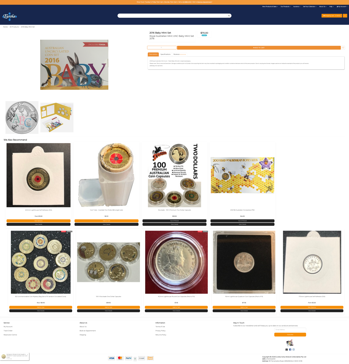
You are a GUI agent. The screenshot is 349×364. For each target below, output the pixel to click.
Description (153, 54)
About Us (322, 6)
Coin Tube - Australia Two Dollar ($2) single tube (106, 210)
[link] (290, 349)
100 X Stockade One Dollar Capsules (108, 296)
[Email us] (286, 349)
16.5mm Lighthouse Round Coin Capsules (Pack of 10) (176, 296)
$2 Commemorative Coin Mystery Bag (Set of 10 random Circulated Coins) (40, 296)
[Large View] (22, 117)
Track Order (8, 331)
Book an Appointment (204, 2)
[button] (343, 48)
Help (331, 6)
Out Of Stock (174, 221)
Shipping (83, 335)
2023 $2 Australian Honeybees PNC (242, 210)
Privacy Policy (161, 331)
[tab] (153, 54)
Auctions (296, 6)
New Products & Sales (269, 6)
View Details (38, 224)
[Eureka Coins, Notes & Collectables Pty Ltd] (9, 15)
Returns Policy (161, 335)
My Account (8, 326)
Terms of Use (160, 326)
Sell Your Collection (309, 6)
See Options (38, 221)
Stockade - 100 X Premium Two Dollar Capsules (174, 210)
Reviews (177, 54)
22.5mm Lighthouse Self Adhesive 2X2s (38, 210)
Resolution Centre (10, 335)
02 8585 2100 (187, 2)
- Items (332, 15)
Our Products (285, 6)
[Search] (229, 16)
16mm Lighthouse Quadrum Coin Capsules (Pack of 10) (244, 296)
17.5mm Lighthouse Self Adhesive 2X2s (312, 296)
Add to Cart (260, 48)
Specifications (165, 54)
